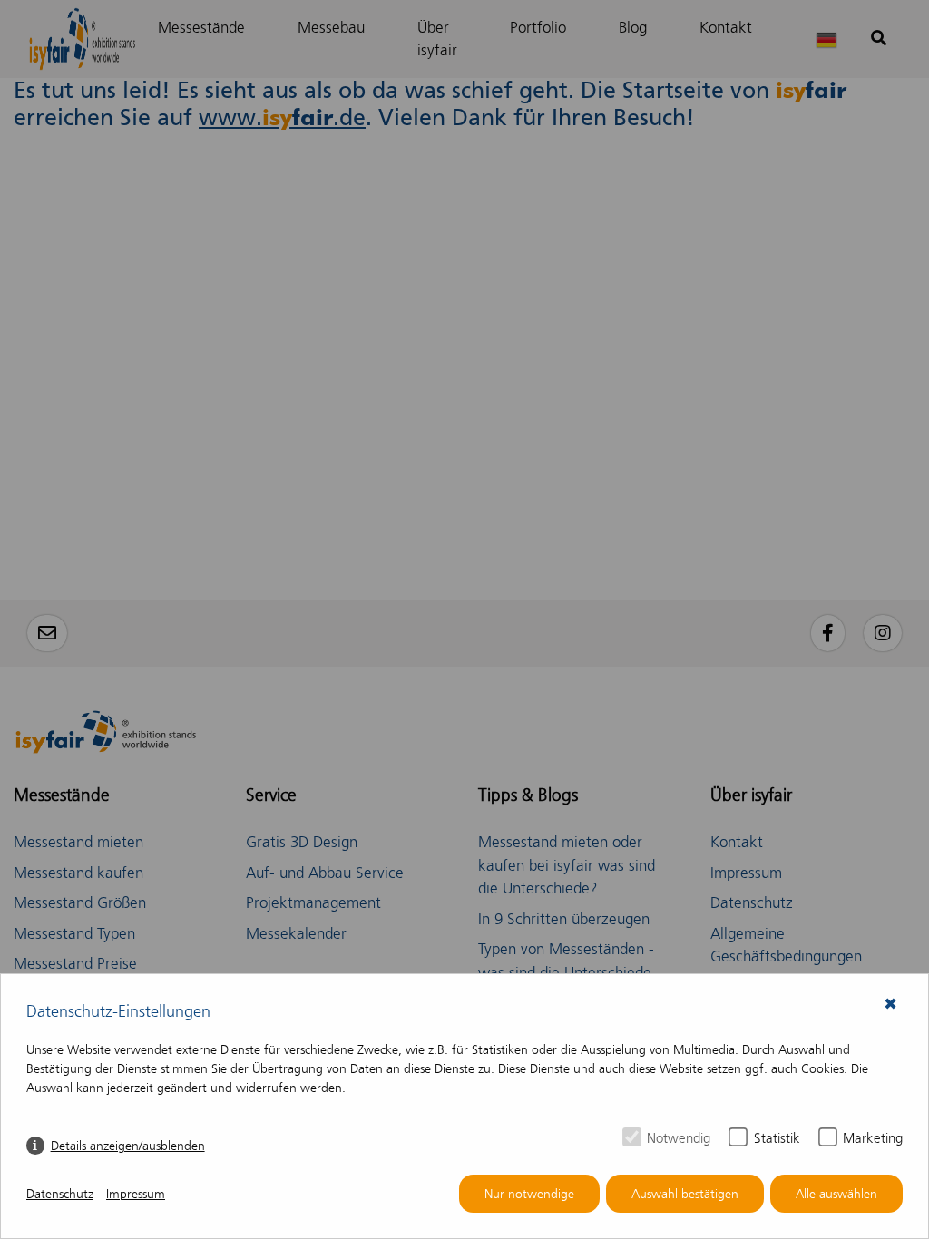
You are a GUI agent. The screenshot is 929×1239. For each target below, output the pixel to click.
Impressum (135, 1194)
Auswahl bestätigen (684, 1194)
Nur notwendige (529, 1194)
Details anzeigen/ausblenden (128, 1146)
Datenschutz (59, 1194)
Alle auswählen (836, 1194)
